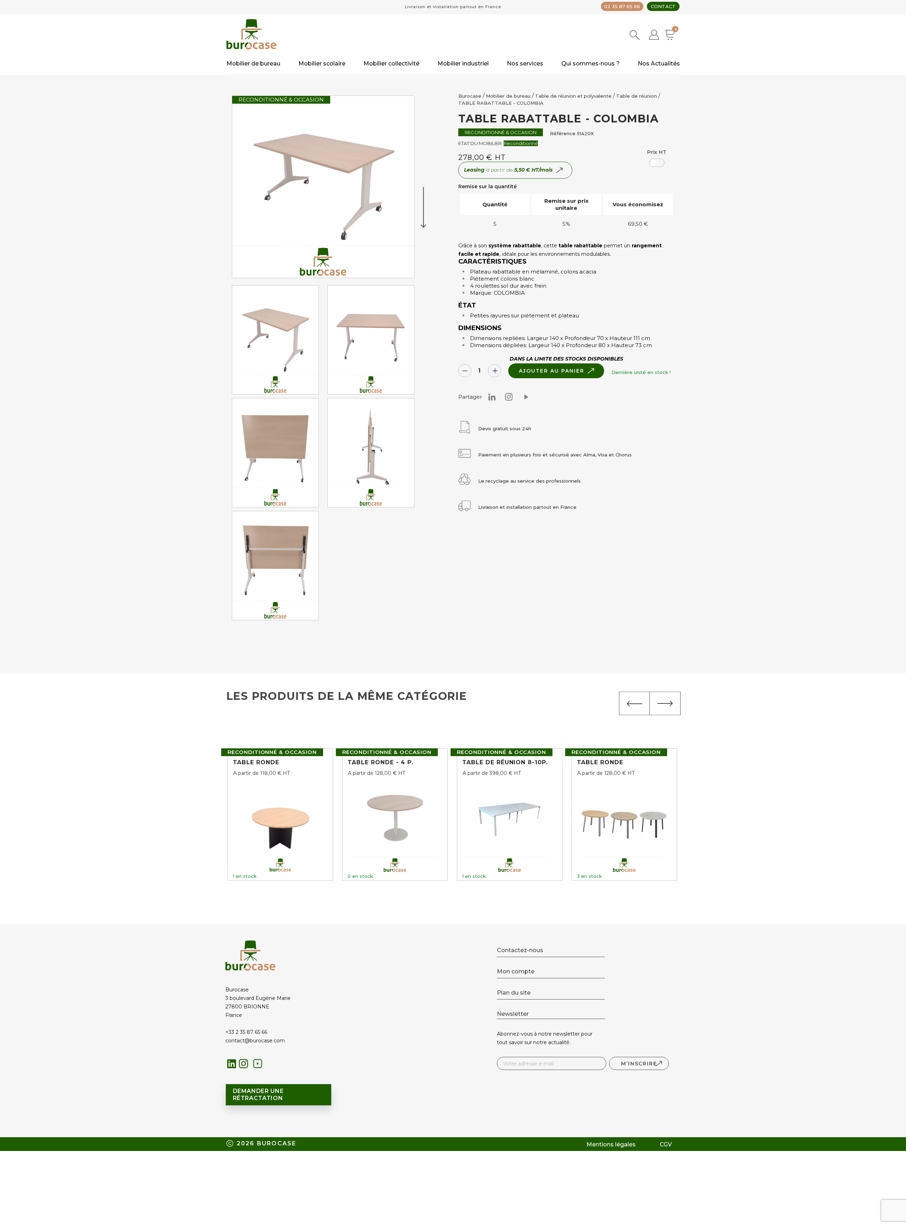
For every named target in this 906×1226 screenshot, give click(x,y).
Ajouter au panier (551, 371)
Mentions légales (611, 1144)
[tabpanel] (275, 341)
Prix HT (656, 152)
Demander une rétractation (258, 1094)
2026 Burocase (267, 1143)
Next (665, 703)
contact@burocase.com (255, 1040)
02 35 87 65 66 (622, 6)
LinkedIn (231, 1064)
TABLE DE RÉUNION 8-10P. (505, 762)
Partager (526, 397)
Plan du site (514, 992)
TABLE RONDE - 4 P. (380, 762)
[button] (656, 163)
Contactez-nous (520, 950)
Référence (562, 133)
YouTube (259, 1065)
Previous (634, 703)
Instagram (509, 397)
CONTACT (663, 6)
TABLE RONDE (256, 762)
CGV (666, 1144)
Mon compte (515, 971)
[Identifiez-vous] (654, 35)
